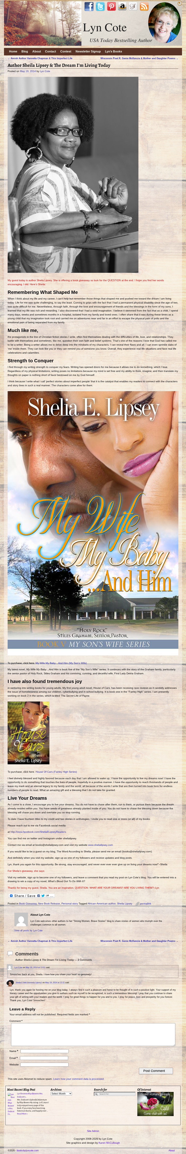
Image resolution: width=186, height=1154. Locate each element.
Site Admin (93, 1130)
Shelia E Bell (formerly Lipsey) (29, 982)
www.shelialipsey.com (101, 844)
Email (13, 1058)
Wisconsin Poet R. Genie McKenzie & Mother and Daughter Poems (139, 58)
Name (13, 1051)
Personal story (69, 903)
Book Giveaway (28, 903)
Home (13, 51)
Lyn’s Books (113, 51)
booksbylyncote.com (28, 1150)
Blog (24, 51)
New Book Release (49, 903)
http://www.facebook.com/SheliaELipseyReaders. (39, 831)
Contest (65, 51)
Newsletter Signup (88, 51)
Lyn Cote (18, 967)
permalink (145, 903)
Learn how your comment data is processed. (78, 1078)
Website (14, 1064)
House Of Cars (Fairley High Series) (56, 771)
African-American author (102, 903)
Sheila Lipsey (124, 903)
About (36, 51)
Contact (50, 51)
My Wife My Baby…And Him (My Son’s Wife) (61, 663)
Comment (15, 1021)
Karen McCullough (109, 1142)
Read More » (22, 1114)
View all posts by (28, 930)
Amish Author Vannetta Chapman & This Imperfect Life (40, 58)
